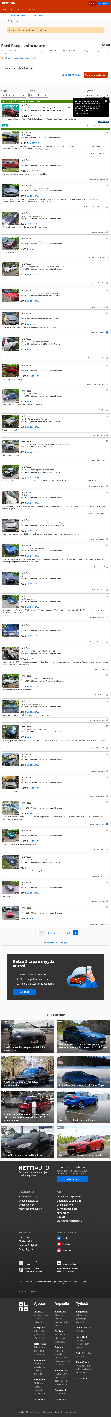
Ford (10, 21)
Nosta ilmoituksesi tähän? (30, 101)
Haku (6, 10)
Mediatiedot (25, 1241)
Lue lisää (24, 991)
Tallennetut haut (28, 1196)
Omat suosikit (26, 1204)
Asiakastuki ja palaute (69, 1196)
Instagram (67, 1250)
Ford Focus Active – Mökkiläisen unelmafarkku (27, 1072)
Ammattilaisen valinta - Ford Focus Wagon (83, 1072)
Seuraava (75, 932)
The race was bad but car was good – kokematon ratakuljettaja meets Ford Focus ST (83, 1036)
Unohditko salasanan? (69, 1200)
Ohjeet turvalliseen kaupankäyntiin (70, 1270)
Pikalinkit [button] (32, 10)
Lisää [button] (40, 10)
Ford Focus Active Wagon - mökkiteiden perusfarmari (27, 1036)
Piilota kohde (4, 161)
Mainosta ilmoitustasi (30, 1208)
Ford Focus (55, 114)
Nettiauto (9, 3)
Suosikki (107, 132)
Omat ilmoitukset (28, 1200)
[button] (13, 93)
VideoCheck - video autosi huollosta (27, 1142)
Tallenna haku (37, 15)
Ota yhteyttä (26, 1249)
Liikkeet (24, 10)
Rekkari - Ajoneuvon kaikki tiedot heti (70, 1263)
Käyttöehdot (63, 1212)
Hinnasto (24, 1237)
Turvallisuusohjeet (67, 1208)
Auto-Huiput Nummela (97, 126)
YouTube (66, 1244)
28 (68, 932)
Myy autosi (103, 3)
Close (106, 101)
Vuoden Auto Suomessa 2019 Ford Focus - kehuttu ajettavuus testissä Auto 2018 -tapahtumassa (27, 1107)
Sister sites (18, 3)
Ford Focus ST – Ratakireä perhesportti (83, 1142)
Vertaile (5, 115)
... (61, 932)
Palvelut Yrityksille (29, 1245)
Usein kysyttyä (65, 1204)
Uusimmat (14, 10)
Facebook (66, 1238)
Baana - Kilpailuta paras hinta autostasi (33, 1270)
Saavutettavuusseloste (69, 1220)
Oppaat (61, 1216)
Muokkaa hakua (18, 15)
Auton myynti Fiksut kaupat (33, 1263)
